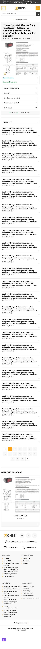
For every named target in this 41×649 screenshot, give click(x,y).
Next (36, 73)
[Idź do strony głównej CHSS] (9, 535)
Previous (32, 73)
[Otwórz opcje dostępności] (4, 639)
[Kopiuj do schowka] (13, 36)
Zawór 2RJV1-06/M (20, 516)
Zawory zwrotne (21, 20)
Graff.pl (23, 630)
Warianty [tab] (7, 122)
